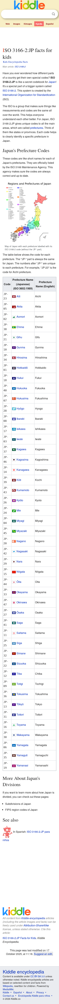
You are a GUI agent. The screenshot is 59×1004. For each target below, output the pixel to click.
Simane (21, 653)
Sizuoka (21, 663)
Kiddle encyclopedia (33, 918)
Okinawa (22, 602)
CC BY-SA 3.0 (37, 976)
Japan (52, 82)
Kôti (19, 480)
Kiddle (6, 992)
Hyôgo (20, 408)
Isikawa (21, 429)
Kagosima (22, 459)
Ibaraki (20, 419)
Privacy (40, 992)
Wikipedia (8, 986)
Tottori (20, 714)
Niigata (21, 571)
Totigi (20, 684)
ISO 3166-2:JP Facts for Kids (19, 938)
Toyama (21, 725)
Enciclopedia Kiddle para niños (34, 995)
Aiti (18, 296)
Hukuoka (22, 388)
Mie (19, 510)
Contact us (8, 995)
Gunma (21, 347)
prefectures (36, 128)
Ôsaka (20, 612)
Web (8, 23)
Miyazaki (22, 531)
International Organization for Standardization (29, 95)
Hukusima (22, 398)
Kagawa (21, 449)
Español (49, 23)
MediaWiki (8, 989)
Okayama (22, 592)
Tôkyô (20, 704)
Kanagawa (23, 470)
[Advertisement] (29, 37)
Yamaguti (22, 755)
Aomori (21, 316)
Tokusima (22, 694)
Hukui (20, 378)
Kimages (28, 23)
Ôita (19, 582)
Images (16, 23)
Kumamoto (23, 490)
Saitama (21, 633)
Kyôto (20, 500)
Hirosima (22, 357)
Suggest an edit (43, 954)
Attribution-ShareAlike (36, 925)
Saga (20, 622)
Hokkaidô (22, 368)
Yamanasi (22, 765)
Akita (19, 306)
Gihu (19, 337)
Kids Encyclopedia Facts (15, 61)
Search (53, 14)
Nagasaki (22, 551)
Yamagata (22, 745)
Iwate (20, 439)
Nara (19, 561)
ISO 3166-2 (20, 66)
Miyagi (20, 521)
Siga (19, 643)
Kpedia (39, 23)
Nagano (21, 541)
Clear (46, 14)
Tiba (19, 674)
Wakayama (23, 735)
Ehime (20, 327)
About (29, 992)
